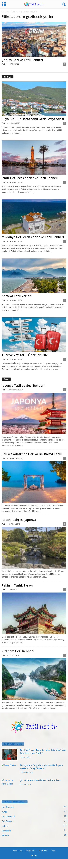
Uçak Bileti (43, 851)
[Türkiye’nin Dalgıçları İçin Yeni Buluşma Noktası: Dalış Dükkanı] (9, 770)
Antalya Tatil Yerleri (17, 296)
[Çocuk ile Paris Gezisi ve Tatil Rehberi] (9, 785)
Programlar (30, 851)
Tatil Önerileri (8, 807)
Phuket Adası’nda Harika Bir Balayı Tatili (32, 454)
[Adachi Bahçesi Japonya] (34, 548)
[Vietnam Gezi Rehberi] (34, 679)
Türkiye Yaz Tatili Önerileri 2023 (25, 355)
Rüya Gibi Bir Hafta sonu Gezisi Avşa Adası (33, 119)
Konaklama (17, 851)
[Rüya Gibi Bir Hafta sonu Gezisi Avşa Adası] (34, 98)
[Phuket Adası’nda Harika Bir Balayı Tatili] (34, 482)
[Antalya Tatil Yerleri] (34, 275)
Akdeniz (5, 835)
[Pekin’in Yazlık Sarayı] (34, 613)
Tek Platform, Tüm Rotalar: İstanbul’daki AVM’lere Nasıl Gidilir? (43, 752)
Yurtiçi (4, 812)
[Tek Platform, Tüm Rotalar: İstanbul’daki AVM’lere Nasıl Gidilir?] (9, 754)
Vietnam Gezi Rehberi (18, 651)
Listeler (5, 826)
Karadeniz (6, 831)
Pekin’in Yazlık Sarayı (17, 585)
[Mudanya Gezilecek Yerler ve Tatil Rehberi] (34, 216)
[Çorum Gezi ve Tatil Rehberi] (34, 39)
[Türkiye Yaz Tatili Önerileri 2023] (34, 334)
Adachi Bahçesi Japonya (19, 520)
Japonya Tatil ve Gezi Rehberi (23, 386)
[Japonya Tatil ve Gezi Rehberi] (34, 413)
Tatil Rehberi (7, 821)
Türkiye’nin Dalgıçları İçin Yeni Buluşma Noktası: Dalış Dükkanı (41, 767)
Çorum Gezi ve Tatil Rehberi (22, 60)
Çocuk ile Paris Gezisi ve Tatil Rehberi (40, 780)
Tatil (4, 64)
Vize (53, 851)
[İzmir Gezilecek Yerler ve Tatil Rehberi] (34, 157)
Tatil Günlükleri (8, 816)
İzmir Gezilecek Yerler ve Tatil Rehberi (30, 178)
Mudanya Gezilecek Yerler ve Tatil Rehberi (33, 237)
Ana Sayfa (5, 12)
